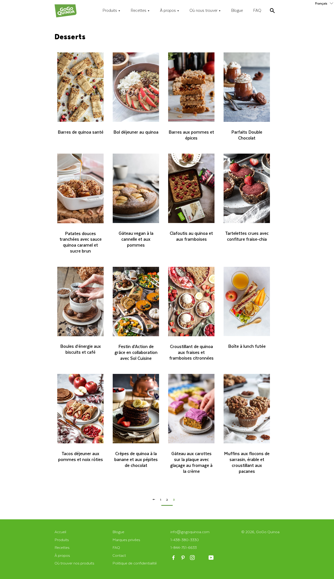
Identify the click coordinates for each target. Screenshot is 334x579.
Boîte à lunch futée (247, 346)
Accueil (60, 532)
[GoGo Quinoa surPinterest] (183, 557)
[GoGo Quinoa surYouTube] (211, 557)
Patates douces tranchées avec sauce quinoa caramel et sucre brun (81, 242)
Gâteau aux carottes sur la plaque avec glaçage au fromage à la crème (191, 462)
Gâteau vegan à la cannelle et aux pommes (136, 239)
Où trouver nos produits (74, 563)
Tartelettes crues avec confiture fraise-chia (247, 236)
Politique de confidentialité (134, 563)
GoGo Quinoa (267, 532)
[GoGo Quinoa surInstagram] (192, 557)
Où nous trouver (204, 10)
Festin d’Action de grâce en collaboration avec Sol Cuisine (136, 352)
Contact (119, 555)
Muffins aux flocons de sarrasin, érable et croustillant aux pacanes (246, 462)
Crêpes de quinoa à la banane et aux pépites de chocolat (136, 459)
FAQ (257, 10)
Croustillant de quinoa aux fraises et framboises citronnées (191, 352)
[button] (324, 3)
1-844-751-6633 (183, 547)
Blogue (237, 10)
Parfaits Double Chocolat (246, 134)
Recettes (139, 10)
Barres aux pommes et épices (191, 134)
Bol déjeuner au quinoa (135, 131)
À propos (168, 10)
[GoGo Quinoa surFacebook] (173, 557)
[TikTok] (202, 557)
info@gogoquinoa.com (189, 532)
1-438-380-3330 (184, 540)
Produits (110, 10)
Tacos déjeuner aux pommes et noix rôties (80, 456)
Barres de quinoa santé (80, 131)
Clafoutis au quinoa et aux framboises (191, 236)
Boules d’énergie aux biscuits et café (80, 349)
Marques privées (126, 540)
